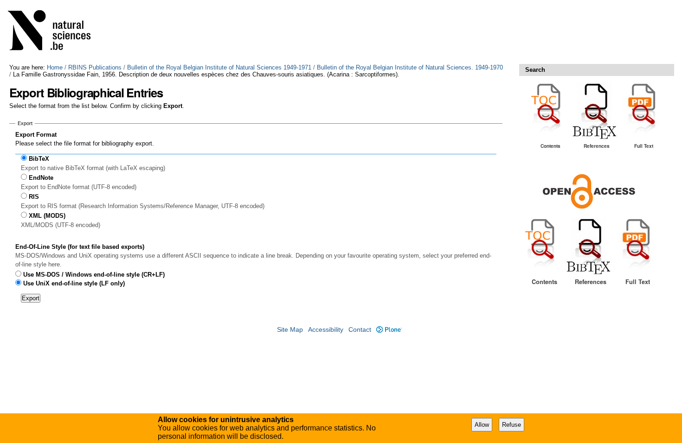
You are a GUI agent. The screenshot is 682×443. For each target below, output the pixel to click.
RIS (34, 196)
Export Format (36, 134)
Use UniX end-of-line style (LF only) (74, 283)
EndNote (41, 177)
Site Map (290, 329)
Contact (359, 329)
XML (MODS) (47, 215)
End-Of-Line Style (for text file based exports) (79, 246)
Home (55, 67)
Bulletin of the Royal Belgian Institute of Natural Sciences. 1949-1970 (410, 67)
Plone (388, 329)
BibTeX (39, 158)
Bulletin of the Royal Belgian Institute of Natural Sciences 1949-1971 (219, 67)
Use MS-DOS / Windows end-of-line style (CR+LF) (94, 274)
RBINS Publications (95, 67)
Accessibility (325, 329)
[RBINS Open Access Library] (55, 32)
